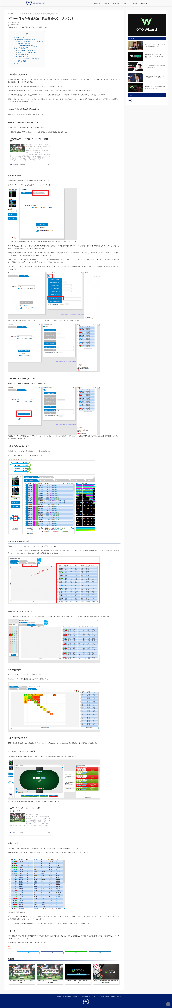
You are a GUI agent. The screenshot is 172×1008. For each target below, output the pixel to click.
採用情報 (113, 996)
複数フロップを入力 (24, 44)
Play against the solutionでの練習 (28, 59)
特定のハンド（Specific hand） (28, 52)
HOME (11, 14)
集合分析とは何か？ (20, 37)
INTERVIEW (116, 3)
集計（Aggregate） (24, 54)
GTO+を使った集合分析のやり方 (24, 39)
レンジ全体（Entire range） (26, 50)
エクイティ (70, 550)
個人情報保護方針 (67, 996)
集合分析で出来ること (21, 56)
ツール (17, 14)
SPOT (125, 3)
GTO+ (22, 14)
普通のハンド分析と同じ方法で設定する (30, 41)
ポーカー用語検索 (56, 996)
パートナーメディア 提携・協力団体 (100, 996)
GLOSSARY (135, 3)
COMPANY (144, 3)
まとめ (16, 63)
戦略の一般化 (22, 61)
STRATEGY (97, 3)
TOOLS (106, 3)
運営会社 (119, 996)
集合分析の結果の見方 (21, 48)
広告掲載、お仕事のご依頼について (81, 996)
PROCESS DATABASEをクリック (29, 46)
